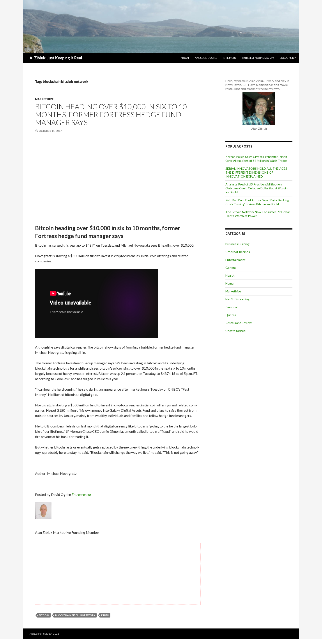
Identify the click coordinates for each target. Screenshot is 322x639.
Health (230, 275)
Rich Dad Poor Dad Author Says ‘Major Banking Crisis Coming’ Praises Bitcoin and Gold (257, 202)
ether (105, 615)
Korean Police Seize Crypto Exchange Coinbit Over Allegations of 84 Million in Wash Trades (256, 158)
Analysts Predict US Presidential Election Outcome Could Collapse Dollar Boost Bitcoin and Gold (256, 188)
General (230, 267)
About (185, 57)
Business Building (237, 244)
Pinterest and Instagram (258, 57)
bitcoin (44, 615)
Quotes (230, 315)
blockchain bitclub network (75, 615)
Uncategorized (235, 331)
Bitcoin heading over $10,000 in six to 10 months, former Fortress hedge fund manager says (111, 114)
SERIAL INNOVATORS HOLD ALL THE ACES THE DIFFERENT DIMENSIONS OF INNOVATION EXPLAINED (256, 172)
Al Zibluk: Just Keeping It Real (56, 57)
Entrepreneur (81, 494)
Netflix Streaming (237, 299)
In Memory (229, 57)
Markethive (44, 99)
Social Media (288, 57)
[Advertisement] (117, 172)
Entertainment (235, 260)
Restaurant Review (238, 323)
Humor (230, 283)
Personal (231, 307)
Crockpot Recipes (237, 252)
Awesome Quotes (206, 57)
